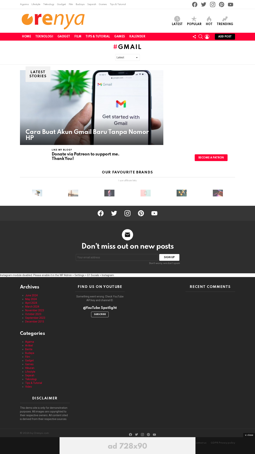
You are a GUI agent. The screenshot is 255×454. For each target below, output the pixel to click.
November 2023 (34, 310)
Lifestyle (35, 4)
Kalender (137, 36)
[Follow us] (194, 36)
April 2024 (31, 302)
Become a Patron (211, 157)
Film (71, 4)
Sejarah (91, 4)
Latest (177, 24)
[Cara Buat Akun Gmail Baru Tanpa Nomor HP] (91, 107)
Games (103, 4)
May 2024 (31, 299)
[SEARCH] (200, 36)
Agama (24, 4)
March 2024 (32, 306)
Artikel (29, 345)
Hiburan (29, 367)
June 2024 (31, 295)
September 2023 (35, 317)
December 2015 (34, 321)
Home (26, 36)
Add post (225, 36)
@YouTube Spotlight (100, 308)
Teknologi (48, 4)
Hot (209, 24)
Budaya (80, 4)
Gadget (61, 4)
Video (28, 386)
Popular (194, 24)
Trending (225, 24)
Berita (28, 349)
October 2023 (33, 314)
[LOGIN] (207, 36)
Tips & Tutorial (118, 4)
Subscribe (100, 314)
